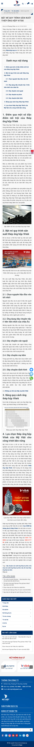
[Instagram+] (9, 735)
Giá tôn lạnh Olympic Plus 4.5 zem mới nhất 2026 (17, 590)
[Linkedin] (20, 735)
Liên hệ (4, 623)
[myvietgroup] (17, 3)
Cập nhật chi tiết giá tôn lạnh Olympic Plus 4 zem (17, 592)
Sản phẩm (5, 609)
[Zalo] (31, 374)
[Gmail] (27, 735)
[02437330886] (31, 378)
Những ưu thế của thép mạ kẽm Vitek (16, 391)
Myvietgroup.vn (11, 50)
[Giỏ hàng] (27, 4)
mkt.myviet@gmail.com (14, 689)
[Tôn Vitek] (25, 666)
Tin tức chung (6, 616)
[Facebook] (31, 369)
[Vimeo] (23, 735)
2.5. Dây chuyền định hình (14, 98)
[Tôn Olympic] (9, 666)
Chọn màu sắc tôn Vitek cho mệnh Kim (14, 587)
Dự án (4, 626)
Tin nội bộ (5, 619)
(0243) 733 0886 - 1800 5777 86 (20, 686)
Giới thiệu (5, 606)
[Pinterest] (16, 735)
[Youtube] (13, 735)
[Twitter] (6, 735)
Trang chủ (5, 603)
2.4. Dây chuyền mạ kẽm (14, 94)
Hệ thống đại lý (6, 613)
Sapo (20, 745)
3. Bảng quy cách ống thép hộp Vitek (16, 102)
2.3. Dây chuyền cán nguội (14, 91)
